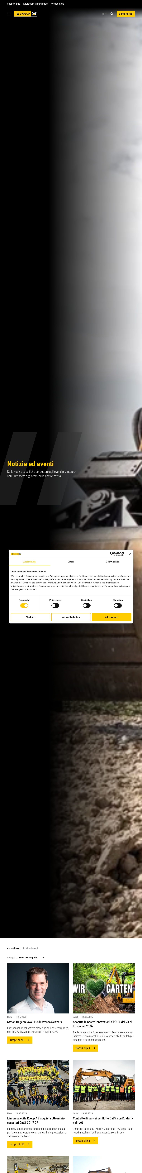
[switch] (55, 605)
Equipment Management (35, 3)
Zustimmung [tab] (29, 562)
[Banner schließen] (130, 554)
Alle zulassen (111, 617)
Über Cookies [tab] (112, 562)
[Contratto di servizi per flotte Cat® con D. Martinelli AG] (104, 1084)
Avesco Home (13, 948)
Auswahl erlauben (71, 617)
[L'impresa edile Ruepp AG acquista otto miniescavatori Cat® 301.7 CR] (38, 1084)
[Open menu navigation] (9, 14)
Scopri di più (17, 1040)
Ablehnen (30, 617)
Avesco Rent (57, 3)
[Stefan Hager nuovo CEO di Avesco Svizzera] (38, 988)
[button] (111, 13)
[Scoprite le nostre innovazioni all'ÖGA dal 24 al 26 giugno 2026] (104, 988)
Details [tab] (71, 562)
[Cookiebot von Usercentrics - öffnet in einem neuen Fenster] (112, 554)
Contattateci (126, 13)
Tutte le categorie (28, 957)
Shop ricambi (14, 3)
